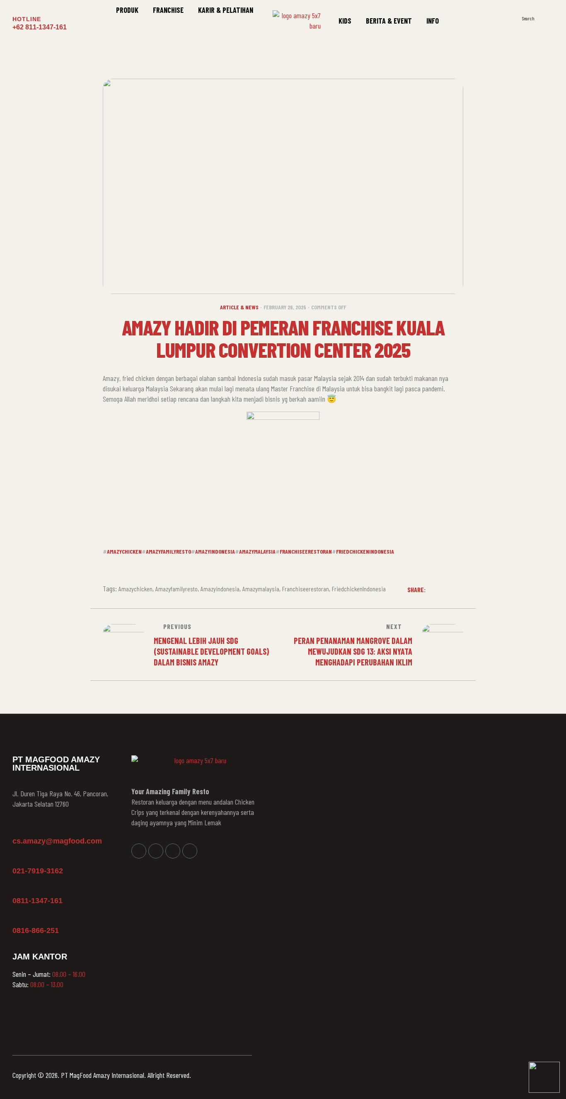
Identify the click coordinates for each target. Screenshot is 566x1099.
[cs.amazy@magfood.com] (16, 829)
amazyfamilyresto (168, 551)
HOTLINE (26, 19)
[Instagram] (155, 851)
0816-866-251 (35, 930)
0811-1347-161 (37, 901)
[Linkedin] (172, 851)
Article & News (239, 307)
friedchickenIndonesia (365, 551)
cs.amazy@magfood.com (57, 841)
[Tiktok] (189, 851)
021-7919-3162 (37, 871)
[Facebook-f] (138, 851)
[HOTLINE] (17, 8)
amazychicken (124, 551)
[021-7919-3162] (16, 859)
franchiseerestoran (306, 551)
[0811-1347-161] (16, 889)
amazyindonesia (215, 551)
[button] (549, 18)
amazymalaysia (257, 551)
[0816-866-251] (16, 918)
